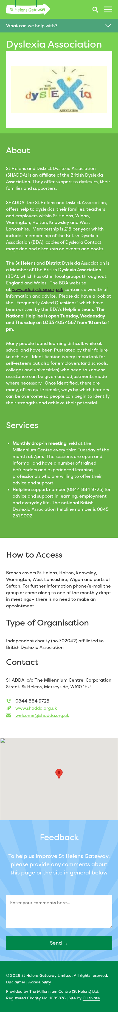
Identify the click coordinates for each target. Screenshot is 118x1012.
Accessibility (39, 981)
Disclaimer (15, 981)
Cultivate (91, 997)
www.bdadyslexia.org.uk (37, 289)
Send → (59, 942)
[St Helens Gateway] (28, 7)
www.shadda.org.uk (36, 708)
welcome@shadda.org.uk (42, 715)
